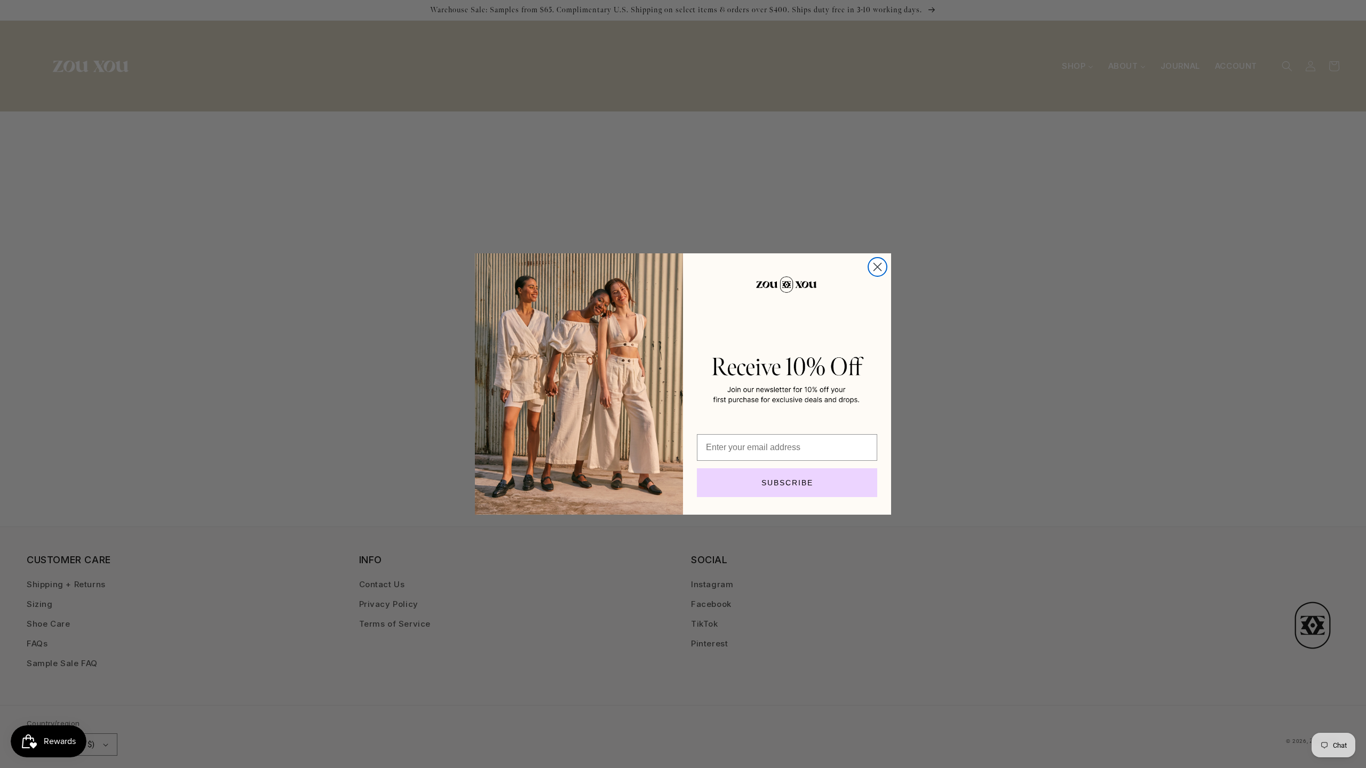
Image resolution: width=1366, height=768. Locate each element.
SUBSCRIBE (787, 482)
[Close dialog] (877, 267)
